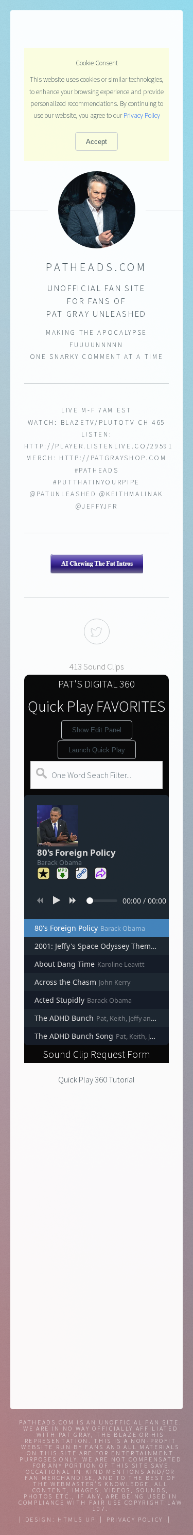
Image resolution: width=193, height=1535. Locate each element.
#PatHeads (97, 470)
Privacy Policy (142, 115)
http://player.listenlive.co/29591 (98, 446)
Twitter (97, 631)
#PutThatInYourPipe (96, 482)
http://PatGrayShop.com (113, 458)
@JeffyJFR (97, 506)
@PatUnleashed (63, 494)
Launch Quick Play (96, 750)
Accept (96, 142)
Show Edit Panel (96, 730)
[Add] (43, 873)
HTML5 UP (76, 1519)
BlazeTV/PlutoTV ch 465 (113, 422)
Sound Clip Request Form (96, 1054)
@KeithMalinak (131, 494)
